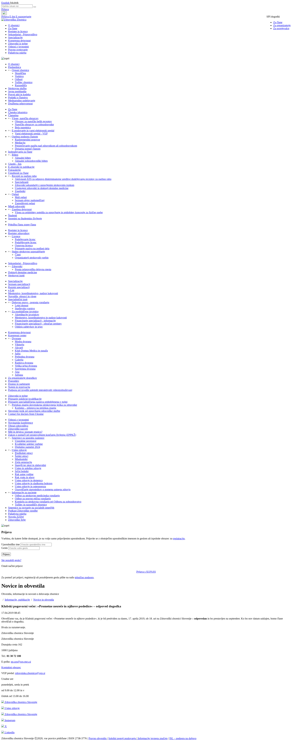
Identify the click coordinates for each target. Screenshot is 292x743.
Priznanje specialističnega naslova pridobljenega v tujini (37, 401)
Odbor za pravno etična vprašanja (33, 498)
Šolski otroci (21, 456)
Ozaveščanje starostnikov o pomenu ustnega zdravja (42, 489)
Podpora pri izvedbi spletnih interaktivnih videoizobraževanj (40, 390)
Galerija (19, 359)
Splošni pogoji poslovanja (122, 738)
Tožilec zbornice (23, 82)
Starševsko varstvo (25, 308)
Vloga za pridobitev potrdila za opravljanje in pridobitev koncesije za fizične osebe (59, 212)
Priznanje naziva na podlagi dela (32, 248)
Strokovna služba (17, 88)
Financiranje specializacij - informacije (35, 320)
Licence (16, 236)
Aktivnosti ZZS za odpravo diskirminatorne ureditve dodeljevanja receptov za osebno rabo (63, 179)
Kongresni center (17, 335)
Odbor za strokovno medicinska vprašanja (37, 495)
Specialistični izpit (17, 299)
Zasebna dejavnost (22, 209)
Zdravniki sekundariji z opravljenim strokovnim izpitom (44, 185)
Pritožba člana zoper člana (22, 224)
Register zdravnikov (19, 233)
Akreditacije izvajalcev (27, 314)
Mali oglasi (21, 197)
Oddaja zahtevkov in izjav (29, 326)
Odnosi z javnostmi (18, 46)
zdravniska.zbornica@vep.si (30, 673)
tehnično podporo (84, 577)
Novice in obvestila (43, 599)
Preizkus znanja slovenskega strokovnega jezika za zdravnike (44, 404)
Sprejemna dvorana (25, 368)
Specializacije (15, 37)
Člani (18, 254)
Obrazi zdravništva (18, 425)
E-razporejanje (23, 16)
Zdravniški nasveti (18, 428)
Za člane (277, 22)
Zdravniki (17, 266)
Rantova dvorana (24, 362)
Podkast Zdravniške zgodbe (23, 510)
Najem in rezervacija (19, 387)
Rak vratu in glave (24, 477)
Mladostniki (21, 459)
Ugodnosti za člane (18, 173)
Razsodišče (21, 85)
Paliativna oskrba (17, 52)
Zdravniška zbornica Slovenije (20, 702)
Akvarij (19, 347)
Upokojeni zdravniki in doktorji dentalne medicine (41, 188)
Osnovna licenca (24, 245)
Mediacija (20, 142)
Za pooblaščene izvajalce (25, 311)
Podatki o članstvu (18, 97)
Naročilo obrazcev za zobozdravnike (34, 124)
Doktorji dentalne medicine (22, 272)
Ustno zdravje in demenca (29, 480)
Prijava (5, 9)
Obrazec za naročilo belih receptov (33, 121)
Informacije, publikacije (17, 599)
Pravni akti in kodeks (19, 94)
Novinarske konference (20, 422)
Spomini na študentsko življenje (25, 218)
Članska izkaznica (17, 112)
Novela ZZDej (16, 516)
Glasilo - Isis (14, 163)
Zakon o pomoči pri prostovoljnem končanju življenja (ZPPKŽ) (42, 434)
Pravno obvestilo (98, 738)
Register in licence (18, 31)
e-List (11, 290)
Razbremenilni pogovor (27, 139)
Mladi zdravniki (16, 206)
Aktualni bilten (23, 157)
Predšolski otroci (24, 453)
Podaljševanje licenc (25, 242)
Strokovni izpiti (16, 275)
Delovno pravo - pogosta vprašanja (30, 302)
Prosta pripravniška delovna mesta (33, 269)
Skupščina (20, 73)
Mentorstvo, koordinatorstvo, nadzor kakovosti (33, 293)
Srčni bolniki (22, 471)
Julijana (19, 374)
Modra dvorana (23, 341)
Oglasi (15, 194)
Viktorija (19, 344)
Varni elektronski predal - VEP (31, 133)
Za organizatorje (282, 25)
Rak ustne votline (24, 474)
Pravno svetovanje (18, 49)
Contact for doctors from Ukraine (26, 414)
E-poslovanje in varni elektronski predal (33, 130)
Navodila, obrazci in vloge (22, 296)
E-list (12, 16)
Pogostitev (13, 381)
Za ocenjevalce (281, 28)
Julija (17, 353)
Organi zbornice (20, 70)
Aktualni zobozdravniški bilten (31, 160)
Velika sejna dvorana (26, 365)
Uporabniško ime (10, 544)
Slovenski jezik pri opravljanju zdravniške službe (34, 411)
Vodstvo (19, 76)
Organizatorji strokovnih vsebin (31, 257)
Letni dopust (21, 305)
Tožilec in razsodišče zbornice (31, 504)
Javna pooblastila (17, 91)
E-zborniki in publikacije (21, 166)
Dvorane (16, 338)
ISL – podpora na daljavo (182, 738)
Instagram (9, 720)
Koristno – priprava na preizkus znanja (35, 407)
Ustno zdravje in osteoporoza (30, 486)
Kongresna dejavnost (19, 40)
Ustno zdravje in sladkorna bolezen (33, 483)
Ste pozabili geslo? (11, 560)
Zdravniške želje (17, 519)
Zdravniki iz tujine (18, 43)
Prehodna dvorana (24, 356)
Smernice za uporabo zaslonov (28, 437)
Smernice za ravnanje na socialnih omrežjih (31, 507)
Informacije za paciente (24, 492)
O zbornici (13, 25)
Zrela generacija (23, 462)
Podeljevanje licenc (25, 239)
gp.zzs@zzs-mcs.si (21, 661)
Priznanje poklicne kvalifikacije (25, 398)
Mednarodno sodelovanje (21, 100)
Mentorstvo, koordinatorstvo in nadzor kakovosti (41, 317)
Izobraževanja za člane (20, 151)
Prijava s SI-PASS (146, 571)
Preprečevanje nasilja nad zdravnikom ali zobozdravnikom (46, 145)
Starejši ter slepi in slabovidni (30, 465)
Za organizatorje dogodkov (22, 377)
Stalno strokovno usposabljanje (28, 251)
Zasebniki (20, 191)
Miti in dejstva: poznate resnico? (25, 431)
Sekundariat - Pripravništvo (22, 34)
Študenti (12, 215)
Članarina (13, 115)
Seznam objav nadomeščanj (29, 200)
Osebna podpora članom (25, 136)
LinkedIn (9, 732)
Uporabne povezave (25, 440)
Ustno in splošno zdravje (28, 468)
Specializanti (21, 182)
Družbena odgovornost (20, 103)
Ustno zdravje (19, 450)
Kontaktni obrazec (11, 667)
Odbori (18, 79)
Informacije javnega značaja (152, 738)
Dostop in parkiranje (19, 384)
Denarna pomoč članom (27, 148)
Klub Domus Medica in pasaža (31, 350)
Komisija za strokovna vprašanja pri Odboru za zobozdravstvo (48, 501)
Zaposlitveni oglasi (25, 203)
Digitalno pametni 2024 (27, 447)
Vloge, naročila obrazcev (25, 118)
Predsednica (14, 67)
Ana (17, 371)
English (5, 2)
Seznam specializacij (19, 284)
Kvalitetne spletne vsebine (29, 444)
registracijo (179, 538)
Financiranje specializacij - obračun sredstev (38, 323)
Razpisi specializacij (19, 287)
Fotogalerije (14, 170)
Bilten (15, 154)
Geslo (4, 548)
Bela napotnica (23, 127)
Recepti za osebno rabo (24, 176)
